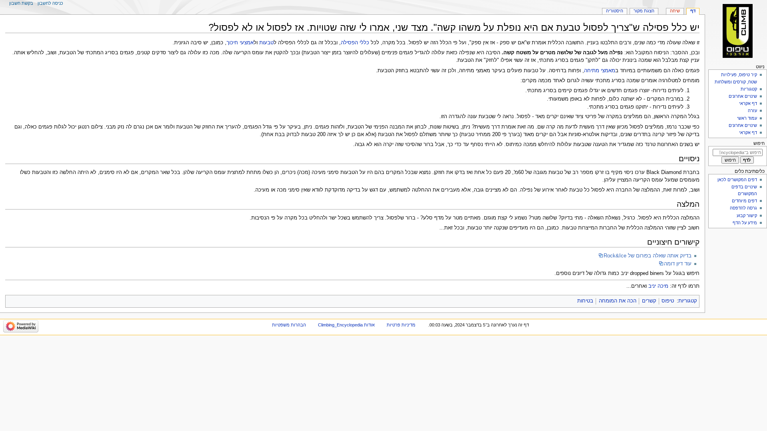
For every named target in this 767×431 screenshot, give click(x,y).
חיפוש (759, 143)
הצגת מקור (644, 10)
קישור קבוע (747, 215)
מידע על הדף (745, 222)
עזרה (752, 110)
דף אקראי (748, 103)
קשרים (649, 301)
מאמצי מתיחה (599, 70)
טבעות (266, 42)
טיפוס (668, 301)
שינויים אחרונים (743, 96)
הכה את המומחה (617, 301)
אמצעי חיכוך (240, 42)
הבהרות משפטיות (289, 324)
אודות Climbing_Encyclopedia (346, 324)
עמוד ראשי (747, 118)
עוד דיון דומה (677, 264)
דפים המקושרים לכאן (737, 179)
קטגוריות (687, 301)
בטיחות (585, 301)
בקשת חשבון (21, 3)
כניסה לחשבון (50, 3)
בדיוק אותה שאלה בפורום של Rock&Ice (647, 256)
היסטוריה (614, 10)
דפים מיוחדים (744, 200)
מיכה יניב (658, 286)
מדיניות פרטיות (401, 324)
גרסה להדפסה (743, 208)
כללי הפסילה (355, 42)
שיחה (675, 10)
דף (692, 10)
